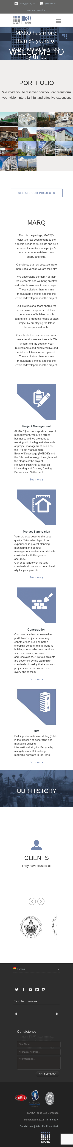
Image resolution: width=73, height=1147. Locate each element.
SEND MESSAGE (47, 1073)
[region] (36, 43)
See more (35, 479)
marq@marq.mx (27, 4)
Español (41, 11)
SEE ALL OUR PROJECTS (36, 193)
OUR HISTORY (36, 790)
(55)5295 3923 (51, 4)
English (31, 11)
